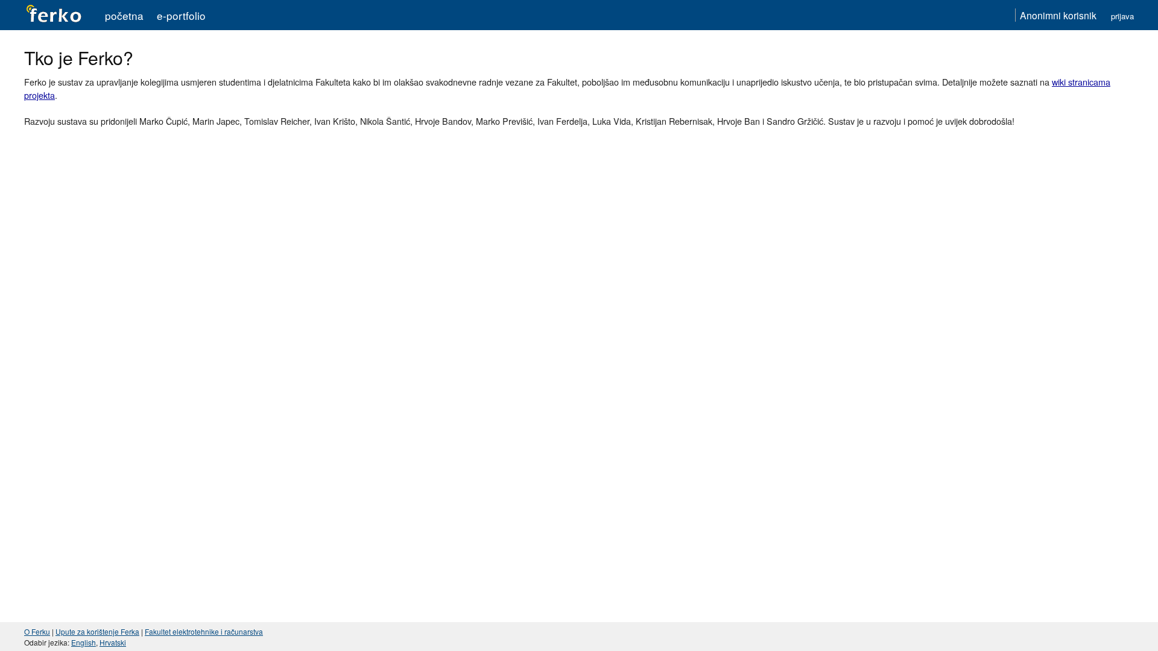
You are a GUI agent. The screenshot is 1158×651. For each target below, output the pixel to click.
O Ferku (37, 631)
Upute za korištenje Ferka (97, 631)
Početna (124, 15)
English (83, 642)
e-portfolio (181, 15)
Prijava (1122, 16)
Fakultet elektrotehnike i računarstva (204, 631)
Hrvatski (113, 642)
